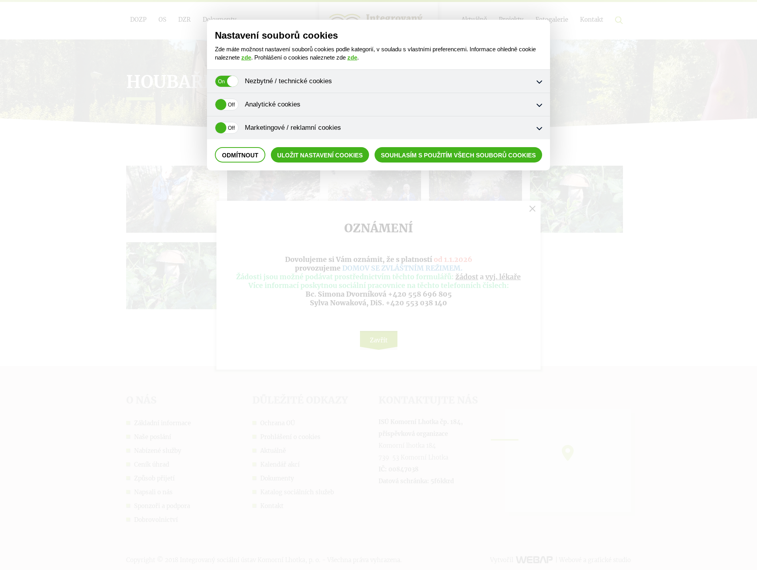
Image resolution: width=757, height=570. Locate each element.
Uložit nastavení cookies (320, 155)
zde (246, 57)
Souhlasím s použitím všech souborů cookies (458, 155)
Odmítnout (240, 155)
